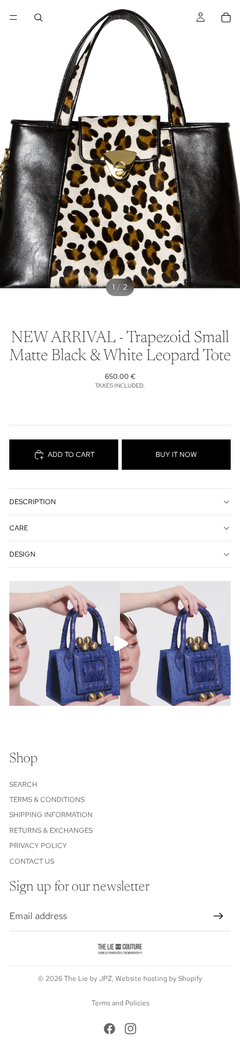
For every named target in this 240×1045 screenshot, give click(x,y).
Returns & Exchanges (51, 830)
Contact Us (31, 860)
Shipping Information (51, 814)
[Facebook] (110, 1029)
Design (22, 554)
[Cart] (226, 17)
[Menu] (13, 17)
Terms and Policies (120, 1003)
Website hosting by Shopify (158, 978)
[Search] (38, 17)
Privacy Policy (38, 845)
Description (32, 501)
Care (18, 528)
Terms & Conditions (46, 799)
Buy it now (176, 454)
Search (23, 784)
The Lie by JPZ (88, 978)
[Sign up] (218, 916)
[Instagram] (130, 1029)
